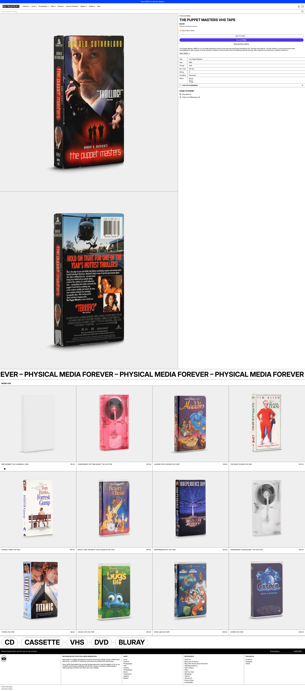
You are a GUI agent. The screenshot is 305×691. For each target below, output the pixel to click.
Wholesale (188, 674)
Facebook (249, 659)
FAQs (186, 670)
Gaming (126, 668)
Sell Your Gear (189, 672)
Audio (125, 659)
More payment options (241, 44)
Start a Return (189, 668)
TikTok (248, 663)
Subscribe (298, 651)
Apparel (126, 676)
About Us (188, 659)
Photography (127, 663)
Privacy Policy (189, 680)
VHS (124, 666)
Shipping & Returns (191, 666)
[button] (302, 6)
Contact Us (188, 678)
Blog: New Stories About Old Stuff (196, 663)
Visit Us (187, 676)
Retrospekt (9, 686)
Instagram (249, 661)
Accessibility (189, 682)
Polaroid (126, 661)
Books (125, 672)
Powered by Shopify (6, 689)
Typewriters (127, 674)
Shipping (181, 26)
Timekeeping (127, 670)
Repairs (126, 678)
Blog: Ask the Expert (191, 661)
